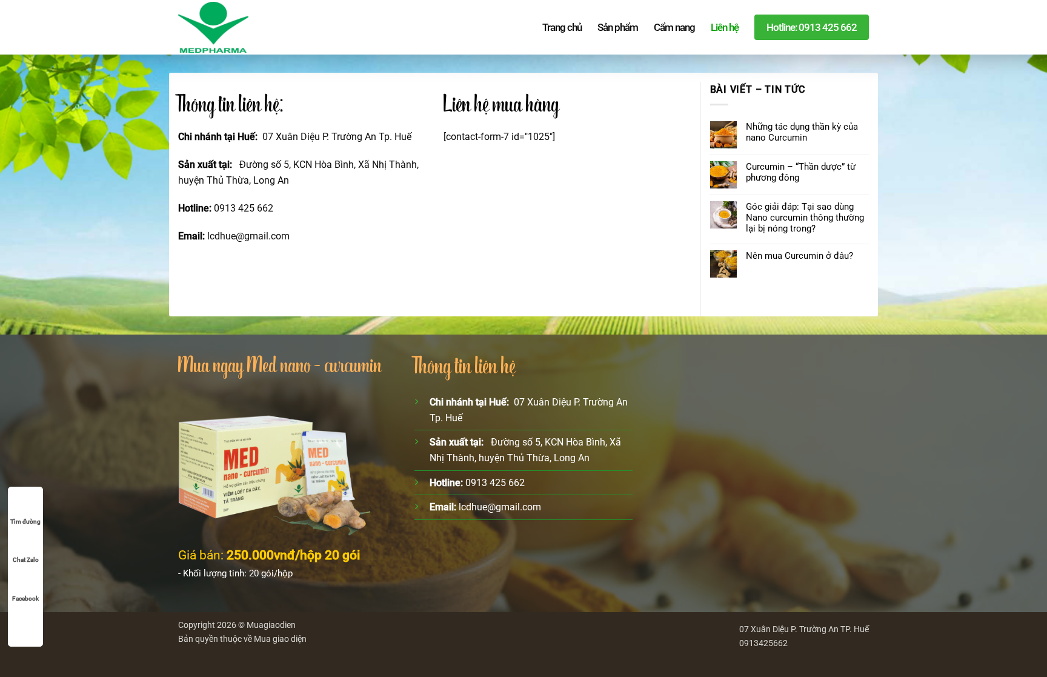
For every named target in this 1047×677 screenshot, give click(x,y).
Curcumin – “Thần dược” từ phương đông (801, 172)
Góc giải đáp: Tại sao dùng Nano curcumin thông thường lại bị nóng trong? (805, 217)
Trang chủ (562, 27)
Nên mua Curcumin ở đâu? (799, 255)
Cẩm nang (674, 27)
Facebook (25, 598)
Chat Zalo (26, 559)
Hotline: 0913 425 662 (811, 27)
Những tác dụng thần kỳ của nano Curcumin (802, 132)
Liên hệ (725, 27)
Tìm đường (25, 521)
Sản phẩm (617, 27)
